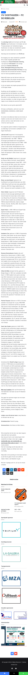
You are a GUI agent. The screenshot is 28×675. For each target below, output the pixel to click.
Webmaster (4, 21)
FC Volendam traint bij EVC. (20, 503)
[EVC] (14, 1)
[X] (7, 469)
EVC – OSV (17, 509)
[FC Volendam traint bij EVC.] (21, 495)
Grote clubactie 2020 (5, 489)
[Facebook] (4, 469)
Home (3, 8)
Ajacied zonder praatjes (5, 510)
